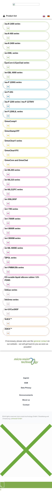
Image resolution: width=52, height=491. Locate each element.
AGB (26, 383)
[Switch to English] (44, 16)
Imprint (26, 378)
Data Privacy (26, 388)
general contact (40, 341)
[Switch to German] (48, 16)
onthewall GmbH (16, 418)
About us (26, 400)
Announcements (26, 395)
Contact (26, 405)
